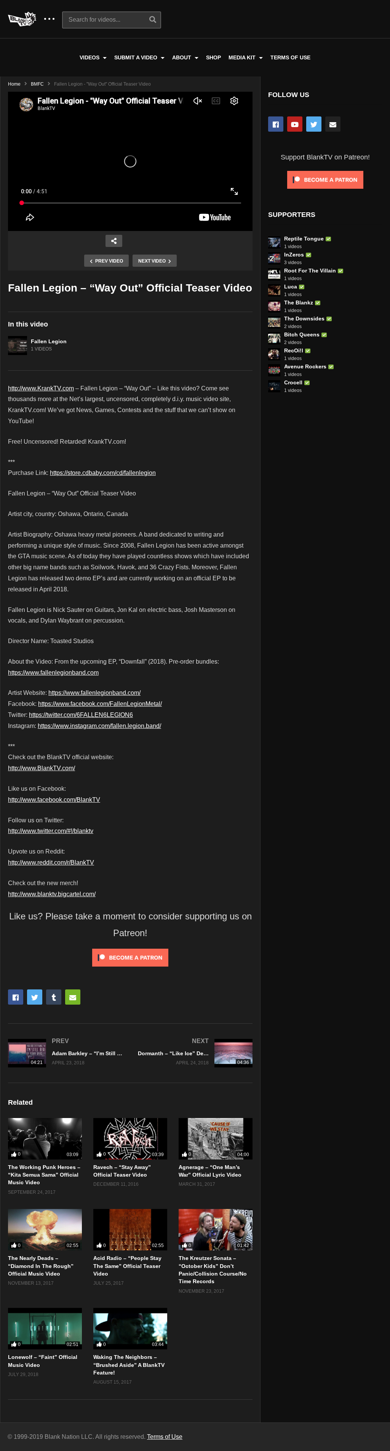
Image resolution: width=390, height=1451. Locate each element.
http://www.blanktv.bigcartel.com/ (52, 894)
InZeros (294, 255)
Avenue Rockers (305, 366)
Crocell (293, 382)
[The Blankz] (274, 306)
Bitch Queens (302, 334)
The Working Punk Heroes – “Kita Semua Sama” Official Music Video (44, 1175)
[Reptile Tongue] (274, 242)
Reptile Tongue (304, 239)
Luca (290, 287)
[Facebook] (275, 124)
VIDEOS (90, 57)
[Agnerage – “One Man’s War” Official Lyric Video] (216, 1139)
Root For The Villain (310, 271)
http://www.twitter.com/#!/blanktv (50, 831)
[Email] (332, 124)
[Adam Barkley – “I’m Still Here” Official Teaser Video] (65, 1053)
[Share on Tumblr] (53, 997)
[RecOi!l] (274, 354)
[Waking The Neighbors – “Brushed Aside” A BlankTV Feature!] (130, 1328)
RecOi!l (293, 350)
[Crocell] (274, 386)
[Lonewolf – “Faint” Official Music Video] (45, 1328)
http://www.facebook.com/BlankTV (54, 799)
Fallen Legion (49, 341)
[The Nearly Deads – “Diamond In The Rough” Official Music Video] (45, 1229)
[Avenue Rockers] (274, 370)
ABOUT (182, 57)
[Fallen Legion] (17, 345)
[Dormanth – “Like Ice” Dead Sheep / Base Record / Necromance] (195, 1053)
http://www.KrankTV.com (41, 388)
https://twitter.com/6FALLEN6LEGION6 (81, 715)
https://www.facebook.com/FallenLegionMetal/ (100, 704)
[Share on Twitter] (34, 997)
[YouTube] (294, 124)
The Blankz (298, 302)
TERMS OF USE (290, 57)
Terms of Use (164, 1436)
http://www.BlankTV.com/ (41, 768)
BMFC (37, 84)
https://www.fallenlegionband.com (53, 672)
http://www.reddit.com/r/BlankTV (51, 862)
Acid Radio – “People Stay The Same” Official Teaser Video (127, 1266)
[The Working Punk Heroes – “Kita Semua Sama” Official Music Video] (45, 1139)
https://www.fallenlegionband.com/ (94, 693)
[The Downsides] (274, 322)
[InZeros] (274, 258)
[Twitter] (313, 124)
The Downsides (304, 318)
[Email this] (72, 997)
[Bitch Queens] (274, 338)
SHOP (213, 57)
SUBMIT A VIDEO (136, 57)
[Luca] (274, 290)
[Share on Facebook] (15, 997)
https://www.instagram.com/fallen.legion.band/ (99, 726)
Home (14, 84)
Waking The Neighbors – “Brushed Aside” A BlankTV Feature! (129, 1365)
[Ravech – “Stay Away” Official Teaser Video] (130, 1139)
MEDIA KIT (243, 57)
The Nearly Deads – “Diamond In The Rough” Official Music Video (41, 1266)
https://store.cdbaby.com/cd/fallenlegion (103, 473)
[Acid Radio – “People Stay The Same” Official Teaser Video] (130, 1229)
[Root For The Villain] (274, 274)
